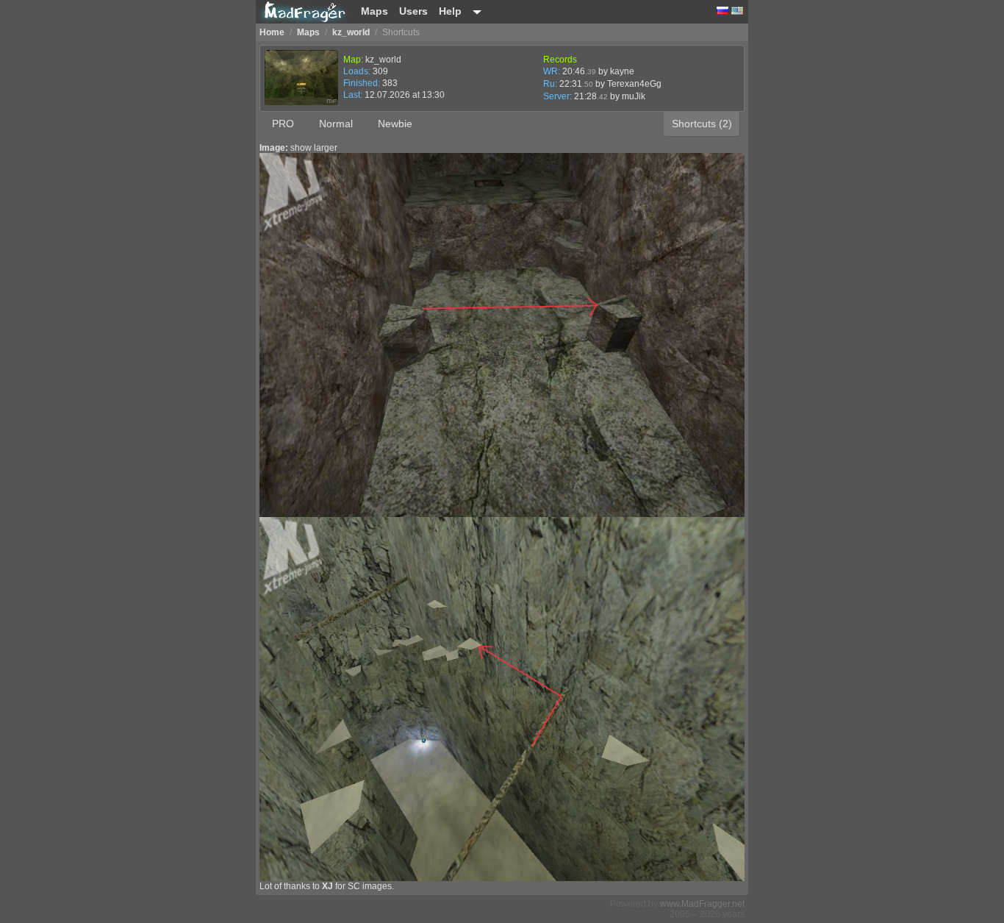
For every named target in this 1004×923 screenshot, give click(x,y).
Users (413, 11)
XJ (327, 886)
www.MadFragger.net (702, 904)
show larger (313, 148)
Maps (374, 11)
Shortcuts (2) (702, 123)
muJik (633, 96)
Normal (336, 123)
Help (450, 11)
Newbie (395, 123)
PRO (283, 123)
